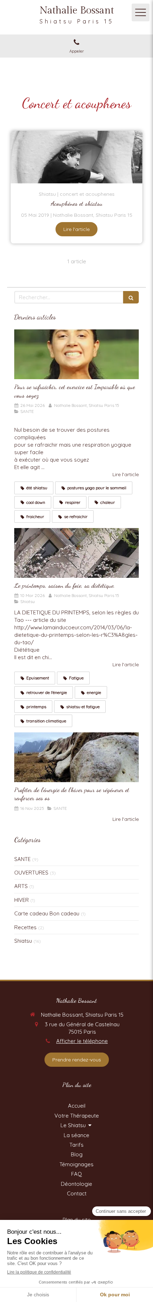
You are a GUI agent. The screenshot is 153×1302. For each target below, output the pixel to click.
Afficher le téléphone (82, 1041)
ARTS (21, 886)
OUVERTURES (31, 872)
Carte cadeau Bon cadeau (46, 913)
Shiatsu (23, 940)
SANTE (22, 859)
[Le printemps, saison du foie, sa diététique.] (76, 553)
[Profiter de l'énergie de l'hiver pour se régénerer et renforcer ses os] (76, 757)
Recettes (25, 927)
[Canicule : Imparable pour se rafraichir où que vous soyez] (76, 354)
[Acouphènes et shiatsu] (76, 157)
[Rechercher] (131, 297)
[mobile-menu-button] (140, 12)
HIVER (21, 900)
